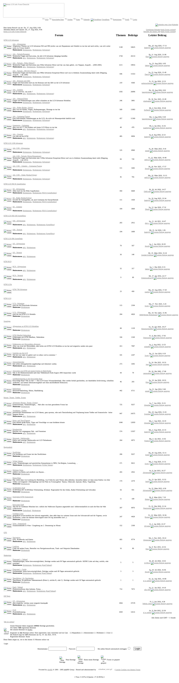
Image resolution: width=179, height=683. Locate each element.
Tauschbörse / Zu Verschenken (23, 578)
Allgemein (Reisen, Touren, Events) (25, 403)
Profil (127, 19)
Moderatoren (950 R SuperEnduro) (45, 193)
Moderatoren (27, 50)
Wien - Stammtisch (19, 524)
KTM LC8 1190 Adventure (13, 143)
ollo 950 (147, 590)
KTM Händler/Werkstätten (22, 335)
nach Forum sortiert (168, 30)
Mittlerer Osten (18, 470)
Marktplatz (7, 555)
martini (147, 292)
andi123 (147, 160)
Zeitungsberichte (18, 362)
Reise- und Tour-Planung (21, 420)
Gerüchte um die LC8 (20, 353)
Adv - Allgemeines (19, 44)
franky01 (147, 48)
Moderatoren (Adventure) (41, 50)
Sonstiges (7, 321)
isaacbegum (147, 128)
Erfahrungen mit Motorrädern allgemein (26, 344)
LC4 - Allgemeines (19, 312)
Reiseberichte (17, 429)
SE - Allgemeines (19, 189)
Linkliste (16, 546)
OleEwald (147, 191)
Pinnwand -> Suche (19, 569)
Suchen (70, 19)
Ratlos (30, 630)
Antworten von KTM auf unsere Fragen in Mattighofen (32, 371)
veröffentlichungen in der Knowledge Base (27, 379)
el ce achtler (147, 581)
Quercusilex (147, 338)
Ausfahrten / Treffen (20, 410)
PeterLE (147, 441)
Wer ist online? (9, 622)
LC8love (147, 563)
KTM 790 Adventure (20, 289)
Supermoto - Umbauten (21, 125)
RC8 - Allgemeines (19, 267)
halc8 (147, 481)
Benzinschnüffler (147, 329)
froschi (147, 168)
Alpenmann (147, 540)
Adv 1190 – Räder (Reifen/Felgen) (25, 175)
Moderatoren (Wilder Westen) (43, 465)
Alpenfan (147, 405)
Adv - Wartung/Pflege (20, 99)
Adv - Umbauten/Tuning (21, 116)
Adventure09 (147, 473)
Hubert (147, 499)
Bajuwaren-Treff (18, 505)
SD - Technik (17, 253)
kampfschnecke (147, 92)
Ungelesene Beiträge (153, 30)
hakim (147, 65)
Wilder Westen (18, 461)
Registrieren (117, 19)
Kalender (87, 19)
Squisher (147, 414)
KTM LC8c (8, 284)
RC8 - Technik (18, 275)
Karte (78, 19)
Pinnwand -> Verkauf (20, 559)
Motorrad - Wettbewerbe (21, 438)
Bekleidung (17, 389)
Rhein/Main (17, 478)
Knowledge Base (58, 19)
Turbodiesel (27, 510)
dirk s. (147, 223)
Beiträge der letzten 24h (152, 31)
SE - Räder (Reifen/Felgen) (22, 198)
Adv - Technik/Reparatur (21, 54)
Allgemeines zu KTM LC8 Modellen (26, 326)
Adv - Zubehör (18, 90)
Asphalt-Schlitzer (147, 255)
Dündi (147, 209)
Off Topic (7, 596)
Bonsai (147, 517)
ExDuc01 (147, 110)
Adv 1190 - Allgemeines (21, 148)
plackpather (147, 101)
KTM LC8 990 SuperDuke (13, 239)
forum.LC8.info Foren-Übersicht (14, 31)
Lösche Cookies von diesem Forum (127, 670)
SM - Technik (17, 230)
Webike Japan (147, 604)
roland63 (147, 347)
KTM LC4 (7, 298)
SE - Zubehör (17, 207)
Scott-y (147, 306)
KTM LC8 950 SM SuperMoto (15, 216)
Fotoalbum (105, 19)
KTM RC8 (7, 261)
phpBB (49, 670)
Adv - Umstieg (18, 134)
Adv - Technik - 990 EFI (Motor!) (24, 71)
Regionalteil (8, 447)
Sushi (147, 455)
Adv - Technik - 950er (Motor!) (23, 63)
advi (24, 58)
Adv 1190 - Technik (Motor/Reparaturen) (27, 156)
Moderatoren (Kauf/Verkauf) (42, 565)
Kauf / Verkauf (18, 587)
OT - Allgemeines (19, 601)
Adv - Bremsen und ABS (21, 81)
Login (135, 19)
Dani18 (147, 74)
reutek (147, 151)
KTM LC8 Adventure (11, 40)
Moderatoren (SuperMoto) (46, 225)
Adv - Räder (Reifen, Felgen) (23, 108)
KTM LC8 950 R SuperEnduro (15, 184)
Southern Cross (18, 514)
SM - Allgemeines (19, 221)
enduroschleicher (147, 83)
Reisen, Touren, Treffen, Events (15, 398)
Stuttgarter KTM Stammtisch (23, 497)
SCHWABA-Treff (19, 488)
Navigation (16, 538)
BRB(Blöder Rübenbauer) (148, 315)
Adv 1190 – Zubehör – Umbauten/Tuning (27, 166)
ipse (147, 364)
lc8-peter (147, 526)
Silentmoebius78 (147, 278)
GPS (5, 532)
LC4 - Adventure (18, 303)
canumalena (147, 373)
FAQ (46, 19)
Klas (147, 56)
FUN (14, 610)
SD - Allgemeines (19, 244)
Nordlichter (16, 452)
